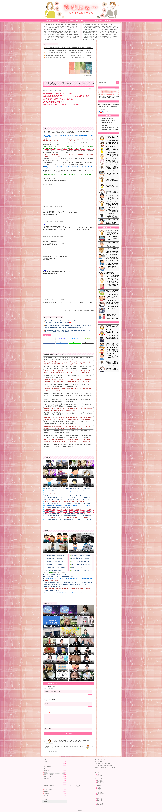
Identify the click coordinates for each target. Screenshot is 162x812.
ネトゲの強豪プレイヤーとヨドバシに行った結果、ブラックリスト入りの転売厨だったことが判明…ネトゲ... (69, 52)
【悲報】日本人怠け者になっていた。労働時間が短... (81, 555)
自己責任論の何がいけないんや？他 (52, 586)
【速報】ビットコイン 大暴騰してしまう (53, 580)
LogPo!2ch (99, 788)
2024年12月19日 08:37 (48, 700)
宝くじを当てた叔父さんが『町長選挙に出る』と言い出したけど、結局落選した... (100, 36)
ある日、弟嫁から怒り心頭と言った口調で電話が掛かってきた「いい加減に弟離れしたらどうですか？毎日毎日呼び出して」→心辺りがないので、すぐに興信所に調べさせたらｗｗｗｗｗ (67, 423)
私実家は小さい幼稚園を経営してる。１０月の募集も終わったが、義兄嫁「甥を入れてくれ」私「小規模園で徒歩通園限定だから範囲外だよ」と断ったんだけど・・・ (68, 400)
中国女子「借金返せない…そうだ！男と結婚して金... (81, 568)
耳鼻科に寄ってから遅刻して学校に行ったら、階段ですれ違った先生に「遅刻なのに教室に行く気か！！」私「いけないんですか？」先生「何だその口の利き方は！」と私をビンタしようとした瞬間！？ (67, 395)
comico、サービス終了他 (88, 39)
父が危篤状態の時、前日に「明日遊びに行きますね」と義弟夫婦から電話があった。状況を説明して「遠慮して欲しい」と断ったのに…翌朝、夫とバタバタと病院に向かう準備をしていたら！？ (68, 380)
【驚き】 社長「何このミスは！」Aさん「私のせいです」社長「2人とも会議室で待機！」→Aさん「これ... (67, 495)
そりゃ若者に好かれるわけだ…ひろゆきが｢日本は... (80, 558)
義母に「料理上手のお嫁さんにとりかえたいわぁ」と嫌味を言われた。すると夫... (61, 34)
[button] (117, 82)
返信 (90, 694)
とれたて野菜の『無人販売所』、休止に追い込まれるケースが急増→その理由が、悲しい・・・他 (65, 584)
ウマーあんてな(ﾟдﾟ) (101, 800)
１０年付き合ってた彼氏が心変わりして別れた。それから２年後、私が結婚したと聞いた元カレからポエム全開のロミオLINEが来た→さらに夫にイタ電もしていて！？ (68, 445)
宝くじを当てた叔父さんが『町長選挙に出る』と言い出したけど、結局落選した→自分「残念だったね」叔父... (68, 505)
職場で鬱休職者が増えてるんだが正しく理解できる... (55, 567)
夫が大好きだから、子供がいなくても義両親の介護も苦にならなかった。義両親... (61, 36)
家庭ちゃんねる (100, 804)
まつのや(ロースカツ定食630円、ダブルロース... (80, 567)
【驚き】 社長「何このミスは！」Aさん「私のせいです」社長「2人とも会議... (100, 34)
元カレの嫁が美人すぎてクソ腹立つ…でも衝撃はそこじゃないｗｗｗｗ (59, 507)
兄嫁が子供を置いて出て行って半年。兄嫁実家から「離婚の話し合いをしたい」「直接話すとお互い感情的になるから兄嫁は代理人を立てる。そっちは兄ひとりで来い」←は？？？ (68, 409)
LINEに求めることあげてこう (50, 39)
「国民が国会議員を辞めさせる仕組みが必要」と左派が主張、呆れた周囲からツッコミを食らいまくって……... (68, 582)
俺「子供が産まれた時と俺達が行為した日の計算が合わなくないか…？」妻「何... (100, 24)
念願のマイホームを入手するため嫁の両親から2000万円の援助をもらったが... (60, 32)
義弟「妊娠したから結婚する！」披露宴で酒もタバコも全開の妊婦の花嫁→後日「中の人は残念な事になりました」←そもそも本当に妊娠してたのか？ (68, 431)
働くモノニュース (100, 782)
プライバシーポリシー (81, 808)
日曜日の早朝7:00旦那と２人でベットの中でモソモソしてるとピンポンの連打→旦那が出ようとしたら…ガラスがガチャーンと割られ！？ (68, 389)
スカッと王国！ (100, 781)
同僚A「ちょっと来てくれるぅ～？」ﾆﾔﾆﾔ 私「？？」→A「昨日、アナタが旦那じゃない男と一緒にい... (66, 491)
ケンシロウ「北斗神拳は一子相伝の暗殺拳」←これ (55, 574)
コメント (47, 712)
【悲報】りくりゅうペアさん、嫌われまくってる (54, 590)
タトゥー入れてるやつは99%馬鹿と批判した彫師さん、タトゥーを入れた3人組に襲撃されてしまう (65, 592)
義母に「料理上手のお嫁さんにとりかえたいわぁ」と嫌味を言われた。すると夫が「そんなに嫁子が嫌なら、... (68, 503)
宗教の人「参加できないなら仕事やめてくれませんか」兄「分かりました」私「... (61, 31)
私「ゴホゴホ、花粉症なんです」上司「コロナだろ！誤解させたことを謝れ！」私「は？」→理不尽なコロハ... (68, 517)
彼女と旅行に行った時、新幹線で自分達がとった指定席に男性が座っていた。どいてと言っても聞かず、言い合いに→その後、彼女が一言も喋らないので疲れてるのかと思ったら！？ (68, 427)
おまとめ (98, 791)
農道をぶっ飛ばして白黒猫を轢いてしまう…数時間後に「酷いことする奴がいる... (100, 31)
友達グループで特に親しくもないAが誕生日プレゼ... (80, 564)
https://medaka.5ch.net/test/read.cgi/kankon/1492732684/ (81, 310)
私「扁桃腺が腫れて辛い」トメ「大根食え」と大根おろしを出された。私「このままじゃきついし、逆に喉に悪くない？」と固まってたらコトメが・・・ (68, 376)
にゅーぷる (99, 794)
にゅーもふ (99, 795)
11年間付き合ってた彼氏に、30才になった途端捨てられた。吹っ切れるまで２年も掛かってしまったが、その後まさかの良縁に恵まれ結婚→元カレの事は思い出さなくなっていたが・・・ (68, 385)
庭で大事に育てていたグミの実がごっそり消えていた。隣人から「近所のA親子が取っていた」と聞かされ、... (68, 488)
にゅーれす (99, 797)
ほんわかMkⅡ (99, 780)
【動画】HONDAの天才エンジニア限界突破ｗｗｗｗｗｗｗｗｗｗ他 (59, 180)
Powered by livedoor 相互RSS (49, 60)
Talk (98, 774)
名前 (45, 726)
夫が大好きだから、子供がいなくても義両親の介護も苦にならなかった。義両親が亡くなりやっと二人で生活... (68, 509)
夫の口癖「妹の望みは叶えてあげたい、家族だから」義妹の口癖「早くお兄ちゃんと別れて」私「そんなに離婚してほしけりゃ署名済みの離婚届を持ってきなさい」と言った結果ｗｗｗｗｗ (68, 363)
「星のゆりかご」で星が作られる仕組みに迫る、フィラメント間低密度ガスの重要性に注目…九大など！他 (67, 588)
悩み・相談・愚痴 (48, 335)
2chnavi (98, 787)
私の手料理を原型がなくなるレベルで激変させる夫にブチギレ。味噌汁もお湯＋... (100, 32)
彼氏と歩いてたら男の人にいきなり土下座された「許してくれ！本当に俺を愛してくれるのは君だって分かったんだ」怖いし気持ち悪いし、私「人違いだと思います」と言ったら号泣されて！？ (68, 371)
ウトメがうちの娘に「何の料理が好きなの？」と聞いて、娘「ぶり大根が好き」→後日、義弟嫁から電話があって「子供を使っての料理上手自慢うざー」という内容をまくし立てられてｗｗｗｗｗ (68, 440)
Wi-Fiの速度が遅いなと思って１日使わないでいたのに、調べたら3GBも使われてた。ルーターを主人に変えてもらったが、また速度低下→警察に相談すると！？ (68, 358)
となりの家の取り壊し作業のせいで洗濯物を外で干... (81, 565)
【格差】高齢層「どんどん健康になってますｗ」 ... (55, 561)
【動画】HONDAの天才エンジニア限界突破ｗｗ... (55, 564)
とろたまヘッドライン (101, 793)
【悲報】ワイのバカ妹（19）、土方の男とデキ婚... (80, 570)
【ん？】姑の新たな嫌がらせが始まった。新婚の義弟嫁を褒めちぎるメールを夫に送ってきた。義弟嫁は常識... (68, 515)
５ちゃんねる (99, 775)
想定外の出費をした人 (75, 557)
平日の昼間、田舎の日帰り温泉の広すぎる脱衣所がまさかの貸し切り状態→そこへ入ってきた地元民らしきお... (68, 497)
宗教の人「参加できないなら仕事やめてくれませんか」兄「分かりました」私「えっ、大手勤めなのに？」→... (68, 499)
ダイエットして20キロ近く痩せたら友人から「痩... (80, 561)
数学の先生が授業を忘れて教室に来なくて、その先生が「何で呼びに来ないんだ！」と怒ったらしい (65, 490)
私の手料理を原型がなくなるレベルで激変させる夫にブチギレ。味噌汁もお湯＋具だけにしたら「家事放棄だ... (68, 511)
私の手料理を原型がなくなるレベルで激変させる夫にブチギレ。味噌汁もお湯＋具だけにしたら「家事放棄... (69, 55)
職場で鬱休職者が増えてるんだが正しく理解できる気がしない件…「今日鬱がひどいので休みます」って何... (69, 57)
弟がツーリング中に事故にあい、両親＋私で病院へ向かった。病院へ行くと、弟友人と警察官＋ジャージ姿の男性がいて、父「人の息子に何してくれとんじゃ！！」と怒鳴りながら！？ (68, 405)
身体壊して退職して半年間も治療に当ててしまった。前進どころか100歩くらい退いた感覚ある (64, 513)
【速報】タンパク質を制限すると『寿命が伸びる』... (55, 555)
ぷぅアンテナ (99, 798)
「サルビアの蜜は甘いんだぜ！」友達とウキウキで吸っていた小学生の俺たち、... (61, 24)
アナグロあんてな (100, 799)
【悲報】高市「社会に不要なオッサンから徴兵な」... (55, 557)
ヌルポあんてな (100, 801)
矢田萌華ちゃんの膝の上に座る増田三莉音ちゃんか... (55, 565)
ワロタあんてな (100, 803)
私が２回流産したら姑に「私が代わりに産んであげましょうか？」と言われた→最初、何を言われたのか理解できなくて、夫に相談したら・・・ (68, 414)
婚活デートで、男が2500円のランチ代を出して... (55, 570)
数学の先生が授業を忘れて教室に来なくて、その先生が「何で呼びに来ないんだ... (61, 27)
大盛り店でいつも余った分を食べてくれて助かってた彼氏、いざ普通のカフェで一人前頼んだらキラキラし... (69, 47)
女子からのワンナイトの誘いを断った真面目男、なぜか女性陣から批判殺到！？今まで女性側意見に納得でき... (68, 578)
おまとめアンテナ (100, 792)
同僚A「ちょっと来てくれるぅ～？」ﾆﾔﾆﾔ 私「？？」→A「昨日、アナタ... (60, 29)
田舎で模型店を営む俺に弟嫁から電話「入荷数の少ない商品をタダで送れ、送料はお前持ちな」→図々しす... (69, 50)
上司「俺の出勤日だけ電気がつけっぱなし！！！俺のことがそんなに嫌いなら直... (100, 27)
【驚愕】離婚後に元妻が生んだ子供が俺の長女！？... (55, 558)
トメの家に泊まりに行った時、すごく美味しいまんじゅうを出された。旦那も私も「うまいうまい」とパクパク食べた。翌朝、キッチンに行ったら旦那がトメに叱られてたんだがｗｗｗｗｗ (68, 367)
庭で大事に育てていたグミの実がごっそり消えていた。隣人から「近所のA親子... (61, 26)
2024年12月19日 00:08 (48, 688)
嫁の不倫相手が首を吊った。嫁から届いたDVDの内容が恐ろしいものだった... (61, 576)
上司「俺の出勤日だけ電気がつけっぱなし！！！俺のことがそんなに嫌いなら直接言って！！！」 (65, 493)
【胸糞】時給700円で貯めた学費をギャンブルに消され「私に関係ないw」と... (100, 37)
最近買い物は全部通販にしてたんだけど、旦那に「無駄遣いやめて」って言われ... (100, 26)
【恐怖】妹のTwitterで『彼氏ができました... (54, 568)
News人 (98, 789)
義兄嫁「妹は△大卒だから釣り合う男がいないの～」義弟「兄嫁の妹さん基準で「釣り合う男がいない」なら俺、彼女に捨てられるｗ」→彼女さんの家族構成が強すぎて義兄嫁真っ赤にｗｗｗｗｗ (68, 418)
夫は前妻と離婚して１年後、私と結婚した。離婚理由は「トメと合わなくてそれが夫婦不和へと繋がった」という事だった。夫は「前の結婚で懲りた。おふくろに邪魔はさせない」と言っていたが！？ (68, 436)
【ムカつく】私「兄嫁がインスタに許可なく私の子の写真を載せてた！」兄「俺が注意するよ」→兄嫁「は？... (68, 519)
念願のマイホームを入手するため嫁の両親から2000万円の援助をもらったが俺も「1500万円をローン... (66, 501)
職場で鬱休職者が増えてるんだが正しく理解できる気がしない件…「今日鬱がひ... (61, 37)
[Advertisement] (56, 70)
